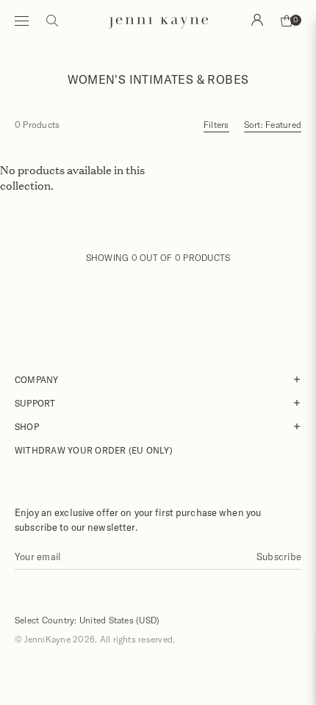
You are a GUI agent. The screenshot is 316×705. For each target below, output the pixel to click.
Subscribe (278, 556)
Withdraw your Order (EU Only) (94, 450)
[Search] (257, 20)
